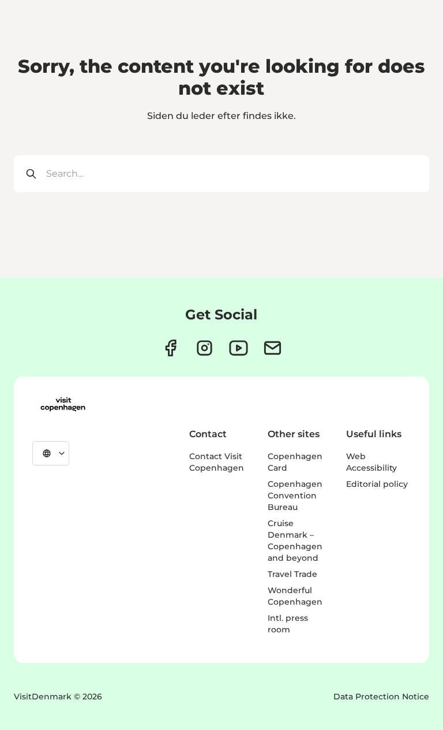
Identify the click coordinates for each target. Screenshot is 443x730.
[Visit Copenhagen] (62, 404)
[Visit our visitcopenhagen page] (170, 348)
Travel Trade (292, 574)
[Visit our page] (204, 348)
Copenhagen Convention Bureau (295, 495)
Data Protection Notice (381, 696)
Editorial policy (377, 484)
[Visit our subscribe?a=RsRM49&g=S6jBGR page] (272, 348)
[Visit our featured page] (238, 348)
